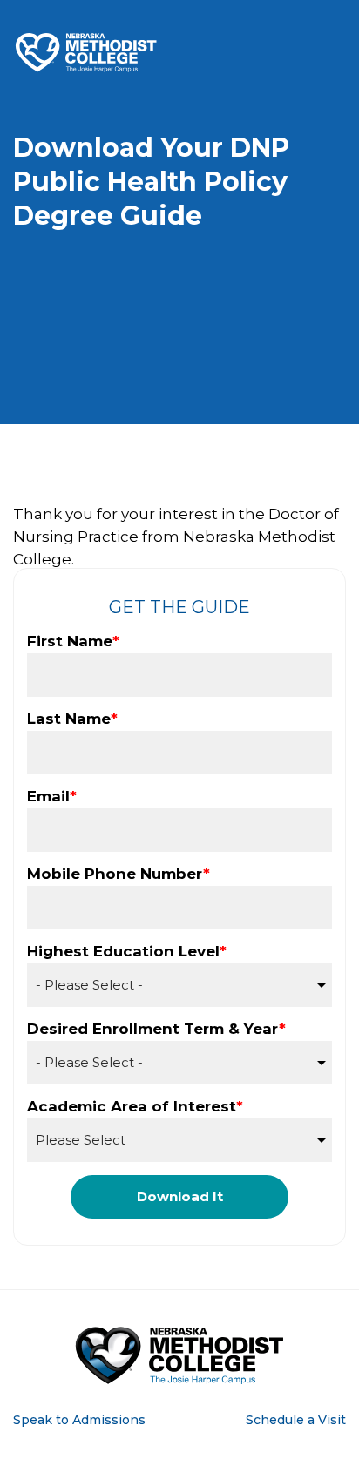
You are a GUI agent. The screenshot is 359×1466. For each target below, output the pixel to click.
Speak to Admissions (79, 1420)
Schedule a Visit (296, 1420)
